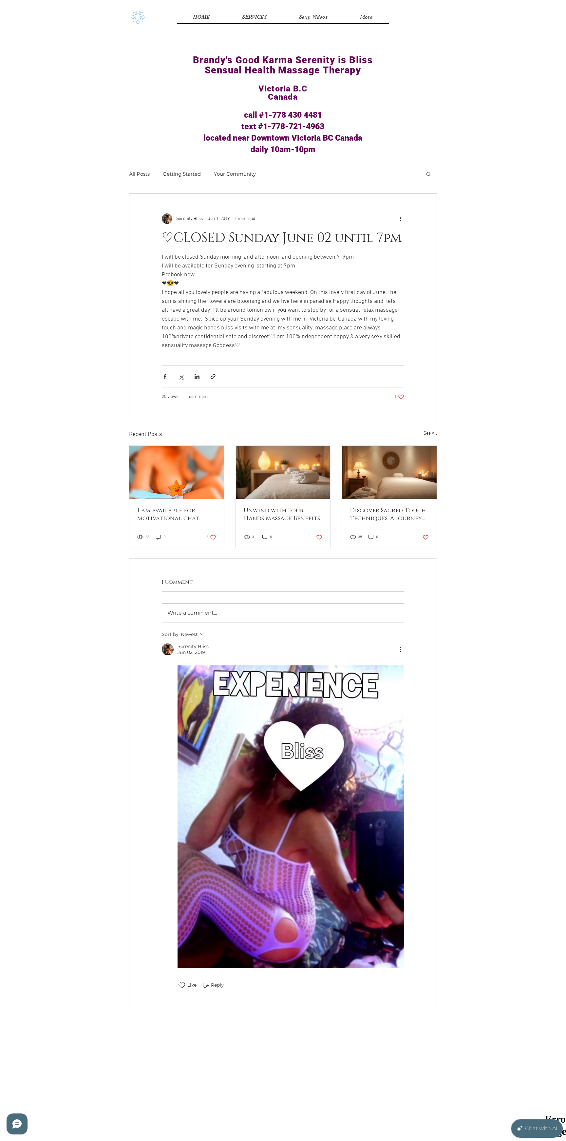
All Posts (139, 174)
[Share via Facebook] (165, 376)
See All (430, 433)
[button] (428, 173)
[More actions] (400, 219)
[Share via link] (213, 376)
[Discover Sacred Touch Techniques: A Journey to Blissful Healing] (389, 472)
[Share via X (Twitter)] (181, 376)
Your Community (235, 174)
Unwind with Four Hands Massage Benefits (282, 514)
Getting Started (182, 174)
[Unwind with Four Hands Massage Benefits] (283, 472)
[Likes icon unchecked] (182, 985)
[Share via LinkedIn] (197, 376)
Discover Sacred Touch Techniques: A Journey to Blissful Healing (388, 514)
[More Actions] (400, 649)
